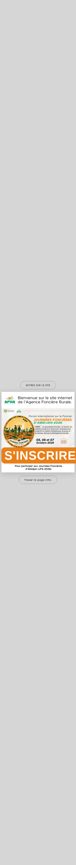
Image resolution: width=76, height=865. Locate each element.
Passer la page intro (38, 479)
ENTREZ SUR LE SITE (38, 385)
